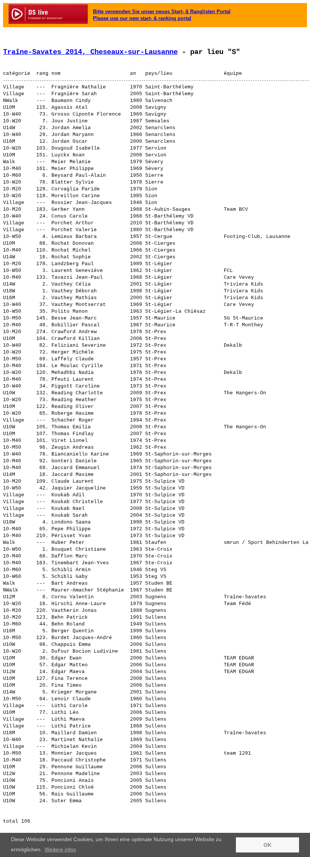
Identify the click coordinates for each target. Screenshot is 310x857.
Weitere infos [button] (60, 849)
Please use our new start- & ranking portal (142, 18)
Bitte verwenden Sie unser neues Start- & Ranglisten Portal (162, 11)
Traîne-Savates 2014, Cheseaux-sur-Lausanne (90, 52)
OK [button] (267, 845)
